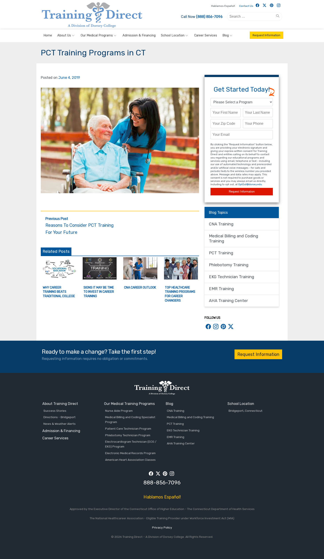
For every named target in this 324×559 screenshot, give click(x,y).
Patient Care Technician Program (128, 428)
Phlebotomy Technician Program (127, 435)
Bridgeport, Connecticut (246, 410)
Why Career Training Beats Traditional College (59, 292)
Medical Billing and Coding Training (233, 239)
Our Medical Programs (97, 35)
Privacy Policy (162, 527)
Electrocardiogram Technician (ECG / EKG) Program (130, 444)
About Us (64, 35)
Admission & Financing (139, 35)
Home (47, 35)
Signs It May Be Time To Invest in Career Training (99, 292)
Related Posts (56, 251)
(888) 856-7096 (209, 17)
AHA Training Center (228, 300)
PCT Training (221, 253)
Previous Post (79, 226)
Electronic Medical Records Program (130, 453)
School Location (172, 35)
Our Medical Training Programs (129, 404)
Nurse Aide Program (119, 410)
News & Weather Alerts (59, 423)
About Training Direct (60, 404)
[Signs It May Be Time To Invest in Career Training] (100, 278)
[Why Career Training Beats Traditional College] (59, 278)
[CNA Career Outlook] (140, 278)
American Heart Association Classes (130, 459)
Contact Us (246, 6)
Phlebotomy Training (228, 265)
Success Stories (54, 410)
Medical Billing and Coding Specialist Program (130, 419)
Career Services (205, 35)
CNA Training (221, 224)
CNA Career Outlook (140, 287)
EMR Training (221, 288)
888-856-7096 (162, 483)
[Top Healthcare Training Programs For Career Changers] (181, 278)
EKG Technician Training (231, 276)
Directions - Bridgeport (59, 417)
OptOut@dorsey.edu (250, 184)
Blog (225, 35)
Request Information (266, 35)
